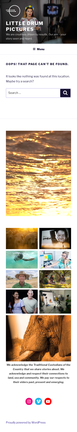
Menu (40, 49)
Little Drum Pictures (24, 26)
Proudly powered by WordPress (26, 422)
